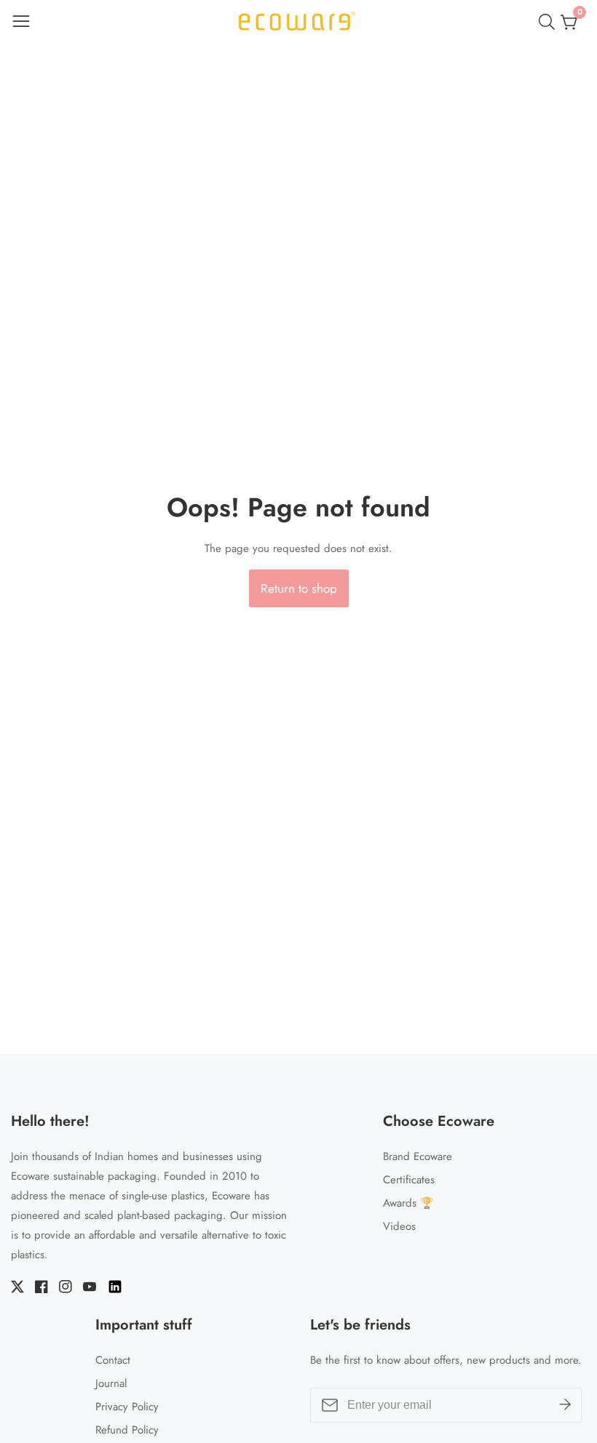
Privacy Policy (127, 1407)
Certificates (409, 1180)
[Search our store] (550, 22)
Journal (111, 1383)
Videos (399, 1226)
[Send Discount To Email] (565, 1405)
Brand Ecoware (417, 1156)
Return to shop (299, 588)
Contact (112, 1360)
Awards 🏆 (408, 1203)
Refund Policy (127, 1430)
